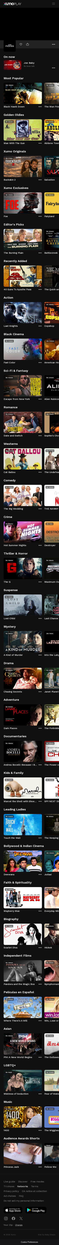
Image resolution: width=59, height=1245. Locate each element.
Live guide (9, 1181)
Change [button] (19, 1225)
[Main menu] (53, 4)
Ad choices (10, 1196)
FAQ (21, 1196)
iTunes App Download (13, 1210)
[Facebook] (13, 1218)
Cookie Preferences (29, 1242)
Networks (22, 1186)
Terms (34, 1186)
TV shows (9, 1186)
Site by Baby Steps (46, 1235)
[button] (29, 65)
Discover (23, 1181)
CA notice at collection (34, 1191)
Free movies (37, 1181)
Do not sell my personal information (24, 1200)
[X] (21, 1218)
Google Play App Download (36, 1210)
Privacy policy (11, 1191)
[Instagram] (6, 1218)
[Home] (12, 4)
